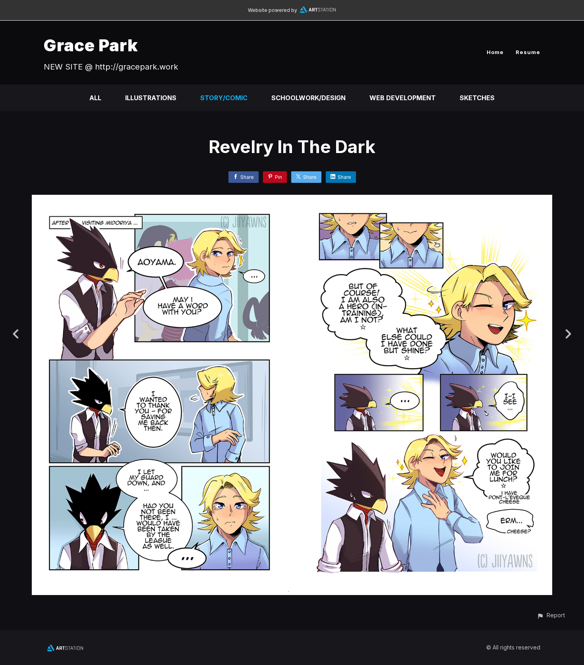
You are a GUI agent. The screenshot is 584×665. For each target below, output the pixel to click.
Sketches (477, 98)
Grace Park (91, 45)
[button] (551, 615)
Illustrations (150, 98)
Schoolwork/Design (308, 98)
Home (495, 52)
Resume (528, 52)
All (95, 98)
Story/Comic (224, 98)
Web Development (402, 98)
